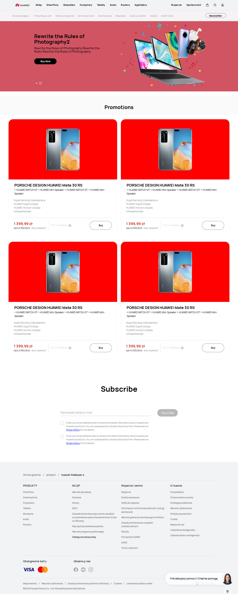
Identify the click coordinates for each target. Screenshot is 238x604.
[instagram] (91, 570)
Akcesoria (28, 513)
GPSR (124, 542)
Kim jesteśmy (177, 492)
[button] (207, 5)
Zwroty (75, 502)
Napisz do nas (177, 524)
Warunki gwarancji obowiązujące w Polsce (142, 517)
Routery (27, 524)
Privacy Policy (73, 429)
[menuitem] (45, 492)
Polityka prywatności (181, 513)
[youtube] (83, 570)
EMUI (75, 508)
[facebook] (76, 570)
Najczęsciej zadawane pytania (87, 526)
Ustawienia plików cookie (139, 583)
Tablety (27, 508)
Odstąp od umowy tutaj (84, 537)
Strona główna (32, 475)
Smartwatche (30, 497)
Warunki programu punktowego (88, 531)
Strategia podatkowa (181, 502)
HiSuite (125, 531)
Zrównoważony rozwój (181, 497)
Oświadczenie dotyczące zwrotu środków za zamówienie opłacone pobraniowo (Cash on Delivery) (94, 517)
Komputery (28, 502)
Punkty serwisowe (130, 497)
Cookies (118, 583)
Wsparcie (126, 492)
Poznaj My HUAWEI (130, 537)
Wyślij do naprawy (130, 502)
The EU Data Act (129, 548)
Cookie (174, 519)
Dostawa (76, 497)
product (51, 475)
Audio (26, 519)
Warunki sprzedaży (81, 492)
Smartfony (28, 492)
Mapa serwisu (30, 583)
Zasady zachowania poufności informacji (88, 583)
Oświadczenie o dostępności (185, 535)
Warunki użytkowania (181, 508)
